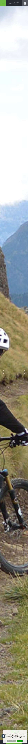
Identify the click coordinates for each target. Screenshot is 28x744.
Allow (19, 741)
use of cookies (18, 737)
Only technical (12, 741)
